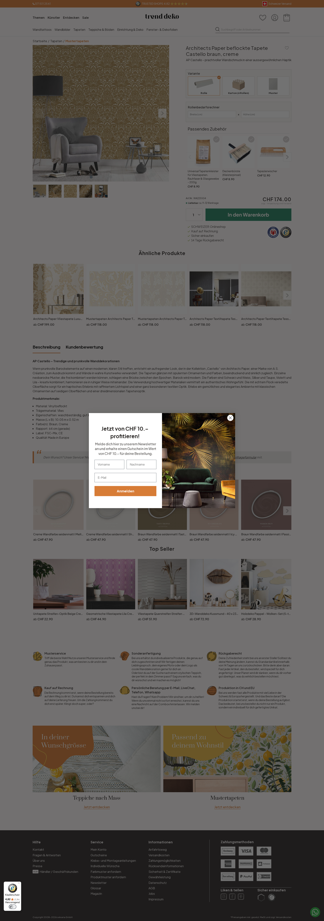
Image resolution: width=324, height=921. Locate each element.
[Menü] (19, 884)
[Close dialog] (230, 418)
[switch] (12, 906)
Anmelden (125, 491)
